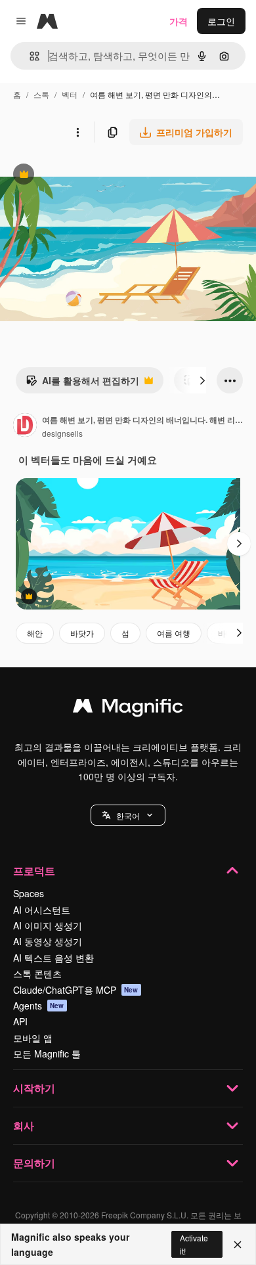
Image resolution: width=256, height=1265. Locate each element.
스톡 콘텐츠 (37, 973)
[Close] (237, 1245)
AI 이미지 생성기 (47, 925)
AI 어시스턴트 (41, 909)
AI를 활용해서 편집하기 (82, 383)
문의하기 (34, 1162)
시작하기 (34, 1088)
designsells (62, 433)
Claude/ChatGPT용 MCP (76, 989)
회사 (23, 1125)
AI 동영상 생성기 (47, 941)
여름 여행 (173, 632)
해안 (35, 632)
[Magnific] (128, 709)
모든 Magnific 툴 (47, 1053)
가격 (178, 21)
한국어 (128, 815)
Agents (38, 1005)
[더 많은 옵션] (77, 132)
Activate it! (194, 1244)
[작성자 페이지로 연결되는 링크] (25, 426)
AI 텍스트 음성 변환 (53, 957)
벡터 (69, 94)
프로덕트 (34, 870)
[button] (128, 815)
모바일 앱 (33, 1037)
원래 (75, 176)
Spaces (28, 893)
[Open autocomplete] (29, 56)
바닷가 (82, 632)
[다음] (202, 380)
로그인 (221, 21)
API (20, 1021)
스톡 (41, 94)
